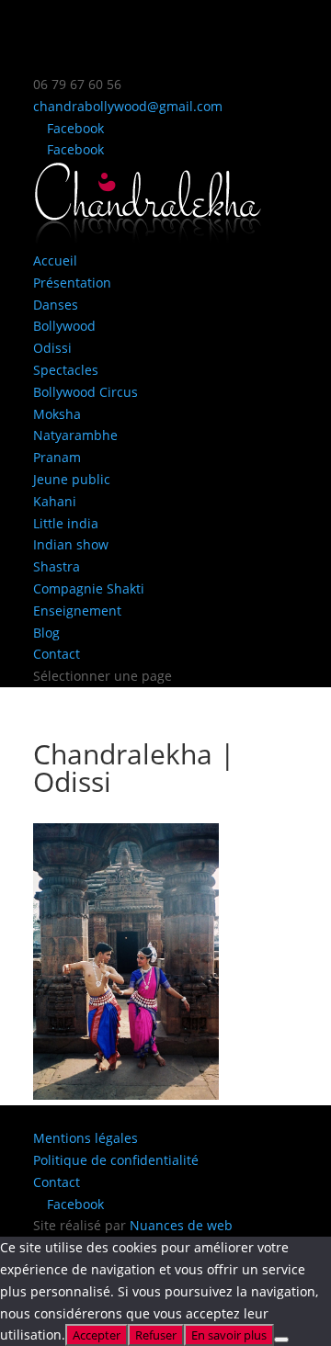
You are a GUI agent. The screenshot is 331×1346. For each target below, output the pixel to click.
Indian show (70, 544)
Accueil (55, 260)
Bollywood (64, 325)
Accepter (96, 1335)
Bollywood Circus (85, 392)
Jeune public (71, 479)
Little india (65, 523)
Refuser (156, 1335)
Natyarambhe (75, 435)
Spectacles (65, 370)
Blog (46, 632)
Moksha (57, 414)
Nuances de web (181, 1225)
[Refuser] (281, 1339)
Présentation (72, 282)
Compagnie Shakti (88, 588)
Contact (56, 653)
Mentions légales (85, 1138)
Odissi (52, 347)
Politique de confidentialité (116, 1160)
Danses (55, 304)
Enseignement (77, 610)
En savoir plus (229, 1335)
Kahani (54, 501)
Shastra (56, 566)
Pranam (57, 457)
